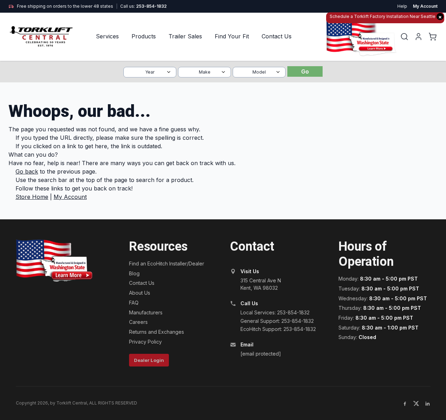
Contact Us (277, 36)
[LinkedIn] (427, 403)
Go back (27, 171)
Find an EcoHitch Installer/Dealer (166, 264)
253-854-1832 (151, 6)
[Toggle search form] (404, 36)
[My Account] (418, 36)
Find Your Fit (232, 36)
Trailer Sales (185, 36)
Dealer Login (149, 360)
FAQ (134, 303)
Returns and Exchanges (156, 332)
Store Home (32, 196)
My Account (425, 6)
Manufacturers (146, 312)
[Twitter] (416, 403)
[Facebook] (405, 403)
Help (402, 6)
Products (144, 36)
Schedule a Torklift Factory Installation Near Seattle (386, 16)
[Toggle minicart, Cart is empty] (432, 36)
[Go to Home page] (41, 36)
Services (107, 36)
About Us (139, 293)
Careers (138, 322)
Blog (134, 273)
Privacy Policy (145, 342)
